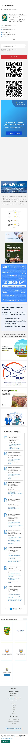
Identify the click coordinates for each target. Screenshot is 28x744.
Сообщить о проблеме (14, 133)
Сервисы (12, 1)
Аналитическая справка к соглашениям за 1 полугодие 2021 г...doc (14, 596)
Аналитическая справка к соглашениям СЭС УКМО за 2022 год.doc (14, 542)
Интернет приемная (14, 719)
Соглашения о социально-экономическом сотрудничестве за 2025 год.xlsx (14, 461)
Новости (14, 705)
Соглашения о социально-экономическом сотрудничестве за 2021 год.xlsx (14, 580)
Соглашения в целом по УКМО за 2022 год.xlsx (15, 538)
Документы (14, 703)
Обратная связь (5, 1)
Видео (14, 709)
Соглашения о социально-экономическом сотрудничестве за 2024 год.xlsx (14, 476)
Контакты (14, 713)
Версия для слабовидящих (8, 5)
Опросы (14, 723)
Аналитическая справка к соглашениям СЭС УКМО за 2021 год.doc (14, 575)
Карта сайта (5, 36)
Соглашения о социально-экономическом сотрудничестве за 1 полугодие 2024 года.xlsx (15, 493)
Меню (15, 57)
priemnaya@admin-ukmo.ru (14, 698)
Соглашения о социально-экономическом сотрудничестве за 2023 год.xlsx (14, 508)
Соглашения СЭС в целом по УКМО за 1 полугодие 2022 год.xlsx (14, 561)
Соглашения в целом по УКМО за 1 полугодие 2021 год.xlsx (15, 599)
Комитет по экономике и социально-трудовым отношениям (11, 45)
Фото (14, 711)
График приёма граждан (14, 721)
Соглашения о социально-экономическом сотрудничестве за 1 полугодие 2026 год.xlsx (15, 446)
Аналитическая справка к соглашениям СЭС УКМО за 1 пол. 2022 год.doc (14, 557)
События (14, 707)
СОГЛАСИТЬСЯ (5, 741)
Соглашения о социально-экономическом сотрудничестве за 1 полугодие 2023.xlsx (15, 524)
